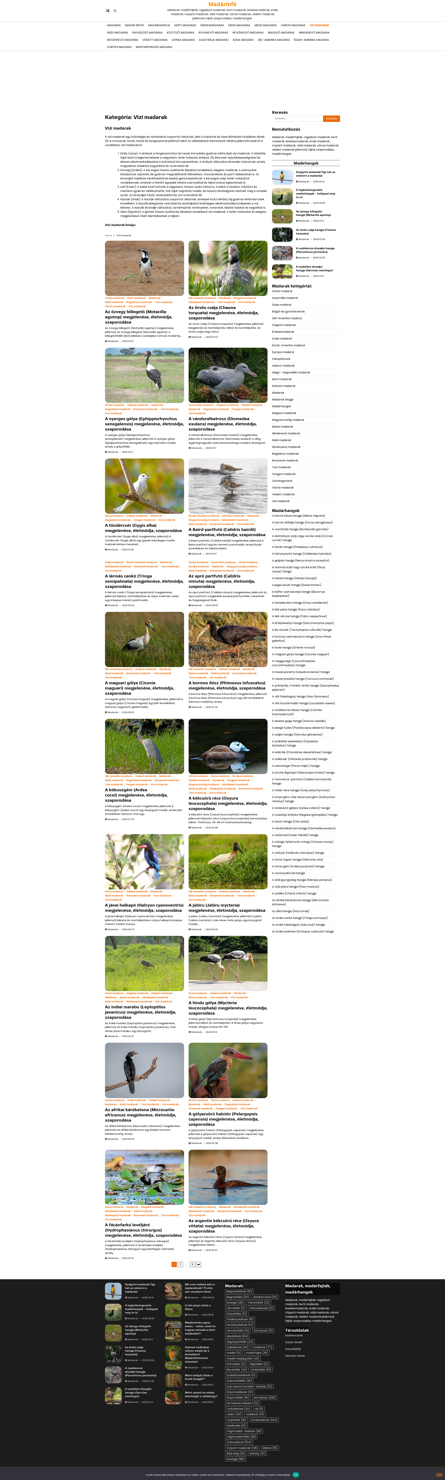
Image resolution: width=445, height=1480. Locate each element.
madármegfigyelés (242, 1359)
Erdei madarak (239, 25)
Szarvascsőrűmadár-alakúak (249, 1386)
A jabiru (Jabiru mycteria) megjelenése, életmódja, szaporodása (227, 908)
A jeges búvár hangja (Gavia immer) (296, 585)
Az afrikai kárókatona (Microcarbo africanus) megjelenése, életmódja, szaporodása (140, 1115)
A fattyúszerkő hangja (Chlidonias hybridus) (301, 554)
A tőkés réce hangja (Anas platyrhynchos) (301, 790)
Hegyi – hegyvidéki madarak (291, 372)
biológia (235, 1303)
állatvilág (235, 1454)
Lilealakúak (237, 1336)
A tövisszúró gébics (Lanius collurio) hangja (301, 808)
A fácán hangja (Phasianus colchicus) (297, 547)
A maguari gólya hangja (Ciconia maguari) (301, 654)
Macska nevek (295, 1356)
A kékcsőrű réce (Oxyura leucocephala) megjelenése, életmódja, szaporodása (228, 803)
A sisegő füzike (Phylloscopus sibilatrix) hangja (303, 728)
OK (296, 1474)
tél (259, 1409)
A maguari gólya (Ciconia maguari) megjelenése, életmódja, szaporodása (139, 688)
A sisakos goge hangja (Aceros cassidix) (299, 721)
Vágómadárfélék (241, 1437)
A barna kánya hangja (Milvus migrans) (298, 516)
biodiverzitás (265, 1297)
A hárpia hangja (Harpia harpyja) (295, 578)
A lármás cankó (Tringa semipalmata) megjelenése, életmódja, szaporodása (144, 581)
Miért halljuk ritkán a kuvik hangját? (199, 1377)
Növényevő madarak (248, 33)
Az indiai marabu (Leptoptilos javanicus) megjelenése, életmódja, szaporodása (140, 1012)
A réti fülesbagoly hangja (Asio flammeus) (301, 696)
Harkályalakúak (240, 1325)
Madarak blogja (282, 399)
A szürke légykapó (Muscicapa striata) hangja (303, 772)
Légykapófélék (239, 1342)
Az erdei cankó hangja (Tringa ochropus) (300, 918)
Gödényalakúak (240, 1319)
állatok (270, 1448)
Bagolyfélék (237, 1297)
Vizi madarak (319, 25)
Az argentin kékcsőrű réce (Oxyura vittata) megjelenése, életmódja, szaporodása (224, 1226)
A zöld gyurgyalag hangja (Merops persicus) (302, 880)
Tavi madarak (164, 302)
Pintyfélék (236, 1364)
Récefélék (236, 1370)
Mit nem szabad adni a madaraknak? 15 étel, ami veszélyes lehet (200, 1288)
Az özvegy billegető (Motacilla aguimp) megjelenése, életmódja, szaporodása (138, 317)
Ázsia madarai (243, 40)
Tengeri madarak (243, 409)
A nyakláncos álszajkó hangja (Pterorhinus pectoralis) (315, 250)
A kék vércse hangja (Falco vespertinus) (299, 616)
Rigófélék (259, 1364)
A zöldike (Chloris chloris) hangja (294, 893)
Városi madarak (293, 25)
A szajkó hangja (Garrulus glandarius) (297, 734)
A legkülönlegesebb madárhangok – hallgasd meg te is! (315, 193)
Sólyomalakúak (239, 1392)
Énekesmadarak (212, 25)
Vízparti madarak (242, 1448)
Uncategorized (282, 481)
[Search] (115, 10)
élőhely (257, 1454)
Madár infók (134, 25)
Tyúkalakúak (238, 1409)
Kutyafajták (293, 1349)
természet (265, 1398)
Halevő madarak (137, 405)
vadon (234, 1414)
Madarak (114, 25)
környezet (263, 1331)
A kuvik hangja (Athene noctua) (293, 647)
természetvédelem (242, 1403)
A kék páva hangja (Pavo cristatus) (296, 609)
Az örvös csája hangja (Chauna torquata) (135, 1351)
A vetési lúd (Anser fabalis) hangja (295, 835)
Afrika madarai (183, 40)
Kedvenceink (294, 1335)
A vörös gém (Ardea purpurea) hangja (298, 866)
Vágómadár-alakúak (244, 1431)
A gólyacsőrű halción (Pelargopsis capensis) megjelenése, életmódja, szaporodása (224, 1119)
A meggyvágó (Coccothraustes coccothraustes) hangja (293, 663)
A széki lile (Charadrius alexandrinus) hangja (302, 752)
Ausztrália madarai (213, 40)
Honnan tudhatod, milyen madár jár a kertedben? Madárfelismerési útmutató (197, 1354)
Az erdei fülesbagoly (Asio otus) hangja (298, 925)
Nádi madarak (117, 33)
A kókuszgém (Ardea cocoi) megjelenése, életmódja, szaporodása (136, 795)
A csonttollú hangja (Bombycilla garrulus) (300, 529)
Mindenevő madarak (314, 33)
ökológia (235, 1459)
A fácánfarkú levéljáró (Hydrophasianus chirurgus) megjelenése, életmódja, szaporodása (143, 1230)
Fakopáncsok (281, 359)
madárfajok (257, 1353)
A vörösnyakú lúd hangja (288, 873)
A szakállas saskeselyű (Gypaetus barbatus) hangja (295, 743)
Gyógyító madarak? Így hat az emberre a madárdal (315, 173)
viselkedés (236, 1426)
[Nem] (439, 1475)
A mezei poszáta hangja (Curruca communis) (303, 679)
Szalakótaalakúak (241, 1375)
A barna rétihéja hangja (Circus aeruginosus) (302, 522)
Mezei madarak (265, 25)
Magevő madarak (281, 33)
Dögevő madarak (227, 405)
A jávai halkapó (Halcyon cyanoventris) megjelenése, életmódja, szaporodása (144, 908)
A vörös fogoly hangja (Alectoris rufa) (298, 859)
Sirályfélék (261, 1370)
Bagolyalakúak (239, 1291)
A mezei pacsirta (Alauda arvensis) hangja (301, 672)
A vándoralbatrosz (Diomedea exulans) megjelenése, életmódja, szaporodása (223, 424)
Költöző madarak (180, 33)
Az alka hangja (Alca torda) (291, 911)
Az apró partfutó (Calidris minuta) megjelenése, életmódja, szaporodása (222, 581)
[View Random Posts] (107, 10)
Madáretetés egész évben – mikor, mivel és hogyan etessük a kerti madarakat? (200, 1328)
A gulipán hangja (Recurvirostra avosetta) (300, 560)
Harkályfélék (237, 1331)
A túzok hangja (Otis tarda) (290, 821)
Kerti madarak (185, 25)
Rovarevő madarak (213, 33)
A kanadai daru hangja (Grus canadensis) (300, 603)
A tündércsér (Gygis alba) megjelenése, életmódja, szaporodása (143, 528)
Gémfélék (235, 1308)
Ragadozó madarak (147, 33)
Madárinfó (222, 4)
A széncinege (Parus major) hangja (296, 766)
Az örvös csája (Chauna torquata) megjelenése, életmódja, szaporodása (224, 312)
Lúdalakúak (237, 1347)
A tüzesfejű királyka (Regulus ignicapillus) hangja (304, 815)
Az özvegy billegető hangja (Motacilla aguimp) (314, 213)
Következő (198, 1264)
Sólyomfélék (237, 1398)
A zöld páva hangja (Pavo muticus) (295, 886)
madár (233, 1353)
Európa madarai (119, 47)
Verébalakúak (263, 1420)
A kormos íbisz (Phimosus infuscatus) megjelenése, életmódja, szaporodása (227, 685)
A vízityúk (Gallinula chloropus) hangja (298, 853)
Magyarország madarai (154, 47)
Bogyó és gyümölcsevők (288, 311)
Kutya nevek (293, 1342)
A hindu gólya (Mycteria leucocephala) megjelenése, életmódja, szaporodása (228, 1008)
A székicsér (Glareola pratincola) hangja (299, 759)
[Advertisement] (222, 79)
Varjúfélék (236, 1420)
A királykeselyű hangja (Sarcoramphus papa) (303, 623)
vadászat (255, 1414)
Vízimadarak (239, 1442)
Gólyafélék (236, 1314)
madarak (262, 1347)
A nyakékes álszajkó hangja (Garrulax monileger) (314, 268)
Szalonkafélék (239, 1381)
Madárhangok (159, 25)
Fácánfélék (259, 1303)
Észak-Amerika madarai (311, 40)
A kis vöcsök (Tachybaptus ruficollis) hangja (302, 630)
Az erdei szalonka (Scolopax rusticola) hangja (303, 931)
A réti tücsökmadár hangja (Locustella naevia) (303, 703)
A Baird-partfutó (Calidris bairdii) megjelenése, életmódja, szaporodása (227, 532)
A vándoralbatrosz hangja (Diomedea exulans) (304, 828)
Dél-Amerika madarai (274, 40)
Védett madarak (155, 40)
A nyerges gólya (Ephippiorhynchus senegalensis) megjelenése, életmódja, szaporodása (144, 424)
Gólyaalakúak (261, 1308)
